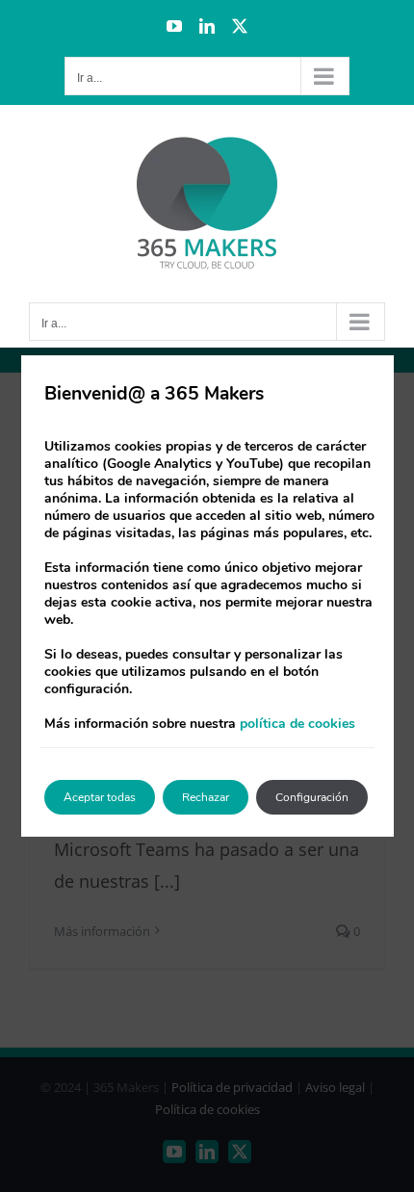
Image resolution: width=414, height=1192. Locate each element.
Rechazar (205, 797)
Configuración (312, 797)
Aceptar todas (100, 797)
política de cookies (297, 723)
